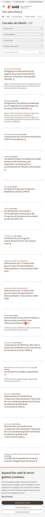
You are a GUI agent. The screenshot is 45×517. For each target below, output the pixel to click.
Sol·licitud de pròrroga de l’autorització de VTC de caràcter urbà (20, 241)
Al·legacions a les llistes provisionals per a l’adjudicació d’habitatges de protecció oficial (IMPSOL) (21, 106)
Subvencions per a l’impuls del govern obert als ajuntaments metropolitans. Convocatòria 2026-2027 (21, 267)
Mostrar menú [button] (3, 4)
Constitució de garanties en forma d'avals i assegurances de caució (20, 459)
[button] (7, 1)
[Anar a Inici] (3, 16)
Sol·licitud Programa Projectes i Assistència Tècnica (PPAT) (19, 190)
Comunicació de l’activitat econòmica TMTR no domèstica (22, 138)
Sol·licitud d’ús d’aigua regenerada (21, 371)
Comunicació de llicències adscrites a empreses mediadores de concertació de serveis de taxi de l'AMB (22, 348)
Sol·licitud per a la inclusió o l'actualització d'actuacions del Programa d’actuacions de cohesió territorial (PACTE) (21, 215)
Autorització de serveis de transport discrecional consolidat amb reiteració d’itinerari (21, 320)
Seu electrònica (12, 12)
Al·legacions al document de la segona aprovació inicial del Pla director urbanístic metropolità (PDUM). (19, 75)
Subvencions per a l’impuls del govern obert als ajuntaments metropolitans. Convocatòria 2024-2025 (21, 294)
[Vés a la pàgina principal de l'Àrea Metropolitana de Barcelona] (19, 6)
